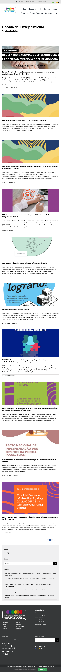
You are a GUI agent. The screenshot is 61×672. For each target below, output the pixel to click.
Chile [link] (4, 626)
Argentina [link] (5, 622)
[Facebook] (5, 553)
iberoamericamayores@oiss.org (10, 640)
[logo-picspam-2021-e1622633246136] (10, 8)
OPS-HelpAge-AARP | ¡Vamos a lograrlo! (15, 309)
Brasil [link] (4, 624)
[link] (14, 610)
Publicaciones (12, 134)
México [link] (18, 622)
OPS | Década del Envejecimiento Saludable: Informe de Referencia (24, 263)
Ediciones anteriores (7, 648)
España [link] (5, 628)
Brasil (10, 475)
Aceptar (42, 669)
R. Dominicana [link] (20, 626)
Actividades (11, 87)
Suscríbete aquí (6, 646)
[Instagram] (8, 553)
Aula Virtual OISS (39, 624)
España (15, 87)
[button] (56, 13)
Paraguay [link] (18, 624)
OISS (36, 613)
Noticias (11, 230)
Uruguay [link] (18, 628)
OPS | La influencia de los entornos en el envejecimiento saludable (24, 120)
